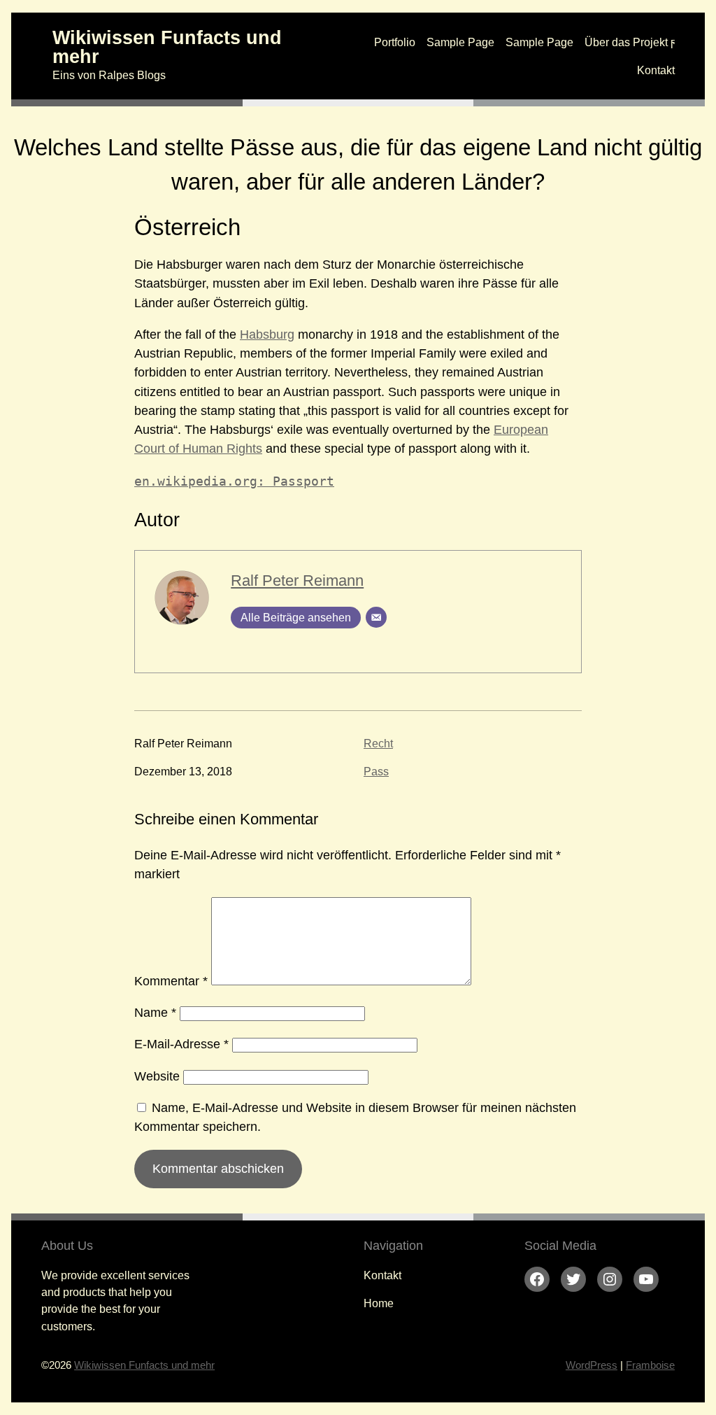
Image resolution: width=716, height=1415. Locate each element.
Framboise (650, 1365)
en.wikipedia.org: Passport (234, 481)
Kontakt (656, 70)
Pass (376, 771)
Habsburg (267, 335)
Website (157, 1076)
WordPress (591, 1365)
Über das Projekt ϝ (630, 42)
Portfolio (394, 42)
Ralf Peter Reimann (297, 580)
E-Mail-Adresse (181, 1044)
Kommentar (171, 981)
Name (155, 1013)
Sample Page (460, 42)
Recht (378, 743)
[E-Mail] (376, 617)
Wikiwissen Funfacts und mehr (167, 47)
